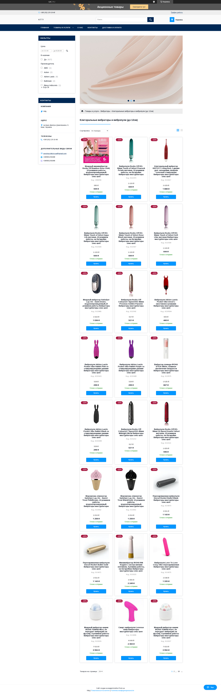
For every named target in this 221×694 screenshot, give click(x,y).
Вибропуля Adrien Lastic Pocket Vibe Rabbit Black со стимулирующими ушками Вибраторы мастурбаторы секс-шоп (96, 433)
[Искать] (150, 19)
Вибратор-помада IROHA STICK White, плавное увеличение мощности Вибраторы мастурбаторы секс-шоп (166, 368)
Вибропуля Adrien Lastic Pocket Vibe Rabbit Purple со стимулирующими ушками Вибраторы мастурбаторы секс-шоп (131, 368)
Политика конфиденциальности (122, 690)
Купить (96, 197)
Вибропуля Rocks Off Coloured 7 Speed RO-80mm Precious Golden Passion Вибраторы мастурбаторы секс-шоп (131, 304)
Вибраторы (105, 111)
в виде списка (181, 131)
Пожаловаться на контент (100, 690)
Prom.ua (122, 688)
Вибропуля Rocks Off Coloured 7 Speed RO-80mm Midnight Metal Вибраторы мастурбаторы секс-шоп (131, 432)
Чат (212, 687)
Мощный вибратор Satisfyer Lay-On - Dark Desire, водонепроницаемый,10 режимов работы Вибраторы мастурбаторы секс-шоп (96, 304)
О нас (80, 28)
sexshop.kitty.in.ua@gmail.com (55, 153)
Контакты (93, 28)
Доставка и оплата (111, 28)
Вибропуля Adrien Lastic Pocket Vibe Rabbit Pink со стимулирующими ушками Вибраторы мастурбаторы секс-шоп (96, 368)
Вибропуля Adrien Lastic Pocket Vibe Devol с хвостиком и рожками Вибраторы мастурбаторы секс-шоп (166, 304)
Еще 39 (46, 87)
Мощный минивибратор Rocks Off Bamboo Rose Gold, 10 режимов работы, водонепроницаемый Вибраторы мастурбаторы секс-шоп (96, 171)
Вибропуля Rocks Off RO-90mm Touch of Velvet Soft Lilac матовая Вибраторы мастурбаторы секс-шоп (166, 236)
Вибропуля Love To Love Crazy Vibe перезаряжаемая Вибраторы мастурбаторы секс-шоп (166, 566)
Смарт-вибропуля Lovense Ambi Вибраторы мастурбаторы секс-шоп (131, 629)
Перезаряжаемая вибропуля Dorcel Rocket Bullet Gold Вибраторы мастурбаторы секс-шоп (96, 566)
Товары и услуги (61, 28)
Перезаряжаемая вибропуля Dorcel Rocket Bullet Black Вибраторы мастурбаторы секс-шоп (166, 499)
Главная (45, 28)
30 (179, 671)
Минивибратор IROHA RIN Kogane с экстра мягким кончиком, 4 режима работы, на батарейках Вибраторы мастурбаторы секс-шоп (131, 567)
